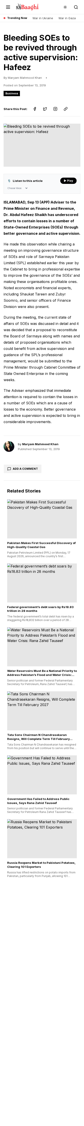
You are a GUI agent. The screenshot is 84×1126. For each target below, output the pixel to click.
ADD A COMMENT (25, 468)
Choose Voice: (14, 188)
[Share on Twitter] (45, 109)
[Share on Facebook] (35, 109)
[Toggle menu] (8, 7)
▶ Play (68, 180)
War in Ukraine (42, 18)
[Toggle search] (75, 7)
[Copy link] (65, 109)
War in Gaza (67, 18)
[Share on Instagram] (55, 109)
